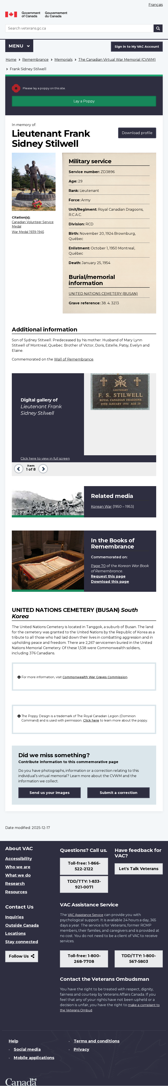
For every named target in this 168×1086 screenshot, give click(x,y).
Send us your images (50, 793)
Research (15, 883)
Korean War (101, 506)
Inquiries (14, 917)
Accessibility (18, 858)
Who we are (17, 867)
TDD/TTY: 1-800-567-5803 (138, 958)
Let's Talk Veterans (138, 868)
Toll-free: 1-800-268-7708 (84, 958)
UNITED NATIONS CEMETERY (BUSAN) (103, 294)
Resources (16, 892)
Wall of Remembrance (73, 359)
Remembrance (35, 60)
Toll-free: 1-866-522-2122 (84, 866)
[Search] (158, 28)
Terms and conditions (96, 1041)
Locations (15, 933)
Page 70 (98, 566)
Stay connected (21, 941)
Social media (27, 1049)
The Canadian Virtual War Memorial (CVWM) (117, 60)
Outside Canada (22, 925)
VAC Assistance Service (85, 915)
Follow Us (23, 958)
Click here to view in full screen (45, 459)
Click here (91, 720)
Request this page (108, 576)
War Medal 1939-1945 (28, 232)
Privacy (81, 1049)
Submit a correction (118, 793)
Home (11, 60)
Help (13, 1041)
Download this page (110, 582)
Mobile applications (34, 1057)
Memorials (63, 60)
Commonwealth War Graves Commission (95, 677)
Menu (17, 46)
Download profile (137, 133)
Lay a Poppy (84, 101)
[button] (18, 468)
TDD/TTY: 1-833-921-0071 (84, 884)
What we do (18, 875)
